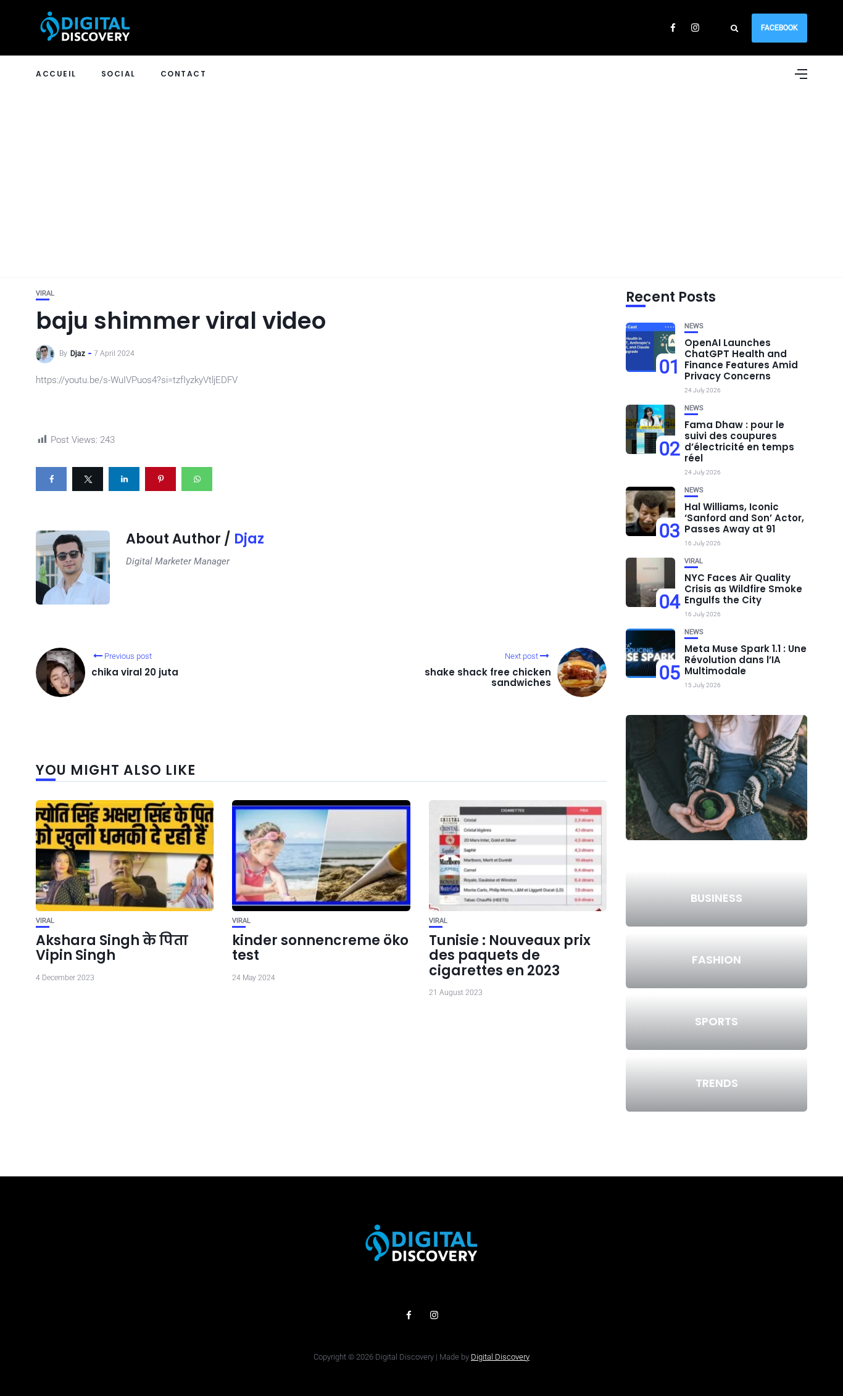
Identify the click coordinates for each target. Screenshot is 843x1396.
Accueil (56, 73)
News (694, 326)
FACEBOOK (779, 27)
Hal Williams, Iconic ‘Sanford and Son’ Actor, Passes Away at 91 (744, 517)
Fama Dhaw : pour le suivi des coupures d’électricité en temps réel (739, 441)
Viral (45, 293)
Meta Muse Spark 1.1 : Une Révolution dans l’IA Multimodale (745, 659)
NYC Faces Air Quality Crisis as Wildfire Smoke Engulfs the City (743, 588)
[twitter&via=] (87, 479)
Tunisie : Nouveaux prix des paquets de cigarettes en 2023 (510, 955)
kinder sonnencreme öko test (320, 948)
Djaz (77, 353)
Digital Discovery (500, 1356)
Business (716, 898)
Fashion (716, 959)
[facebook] (51, 479)
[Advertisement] (421, 184)
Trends (717, 1083)
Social (118, 73)
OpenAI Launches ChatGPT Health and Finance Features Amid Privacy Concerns (741, 359)
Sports (716, 1021)
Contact (183, 73)
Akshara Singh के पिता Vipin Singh (112, 948)
